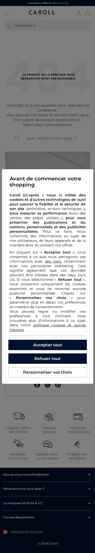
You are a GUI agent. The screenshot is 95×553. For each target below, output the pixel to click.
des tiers (53, 261)
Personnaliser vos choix (47, 372)
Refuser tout (47, 358)
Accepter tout (47, 345)
